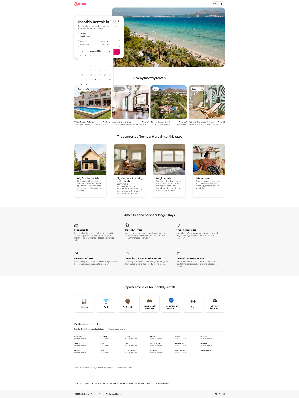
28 (105, 80)
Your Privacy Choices (113, 394)
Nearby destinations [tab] (117, 329)
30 (82, 85)
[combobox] (99, 36)
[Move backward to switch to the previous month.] (82, 51)
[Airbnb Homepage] (80, 3)
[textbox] (88, 44)
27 (100, 80)
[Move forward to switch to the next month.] (109, 51)
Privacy (93, 394)
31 (86, 85)
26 (96, 80)
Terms (101, 394)
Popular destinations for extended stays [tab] (89, 329)
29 (110, 80)
